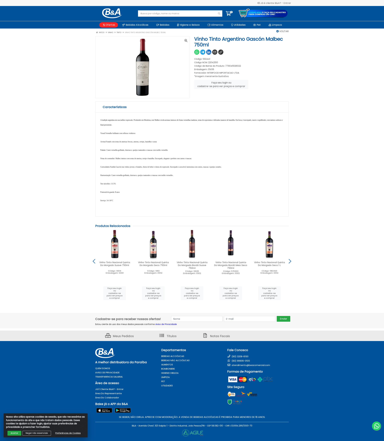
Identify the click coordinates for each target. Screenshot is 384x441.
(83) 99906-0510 (240, 360)
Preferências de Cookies (68, 433)
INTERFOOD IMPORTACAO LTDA (223, 72)
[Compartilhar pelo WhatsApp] (196, 52)
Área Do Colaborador (107, 397)
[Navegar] (94, 261)
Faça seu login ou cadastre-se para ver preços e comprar (221, 84)
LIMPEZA (165, 377)
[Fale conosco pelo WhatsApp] (376, 425)
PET (163, 381)
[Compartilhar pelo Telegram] (202, 52)
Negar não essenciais (37, 433)
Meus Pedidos (123, 336)
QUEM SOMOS (102, 368)
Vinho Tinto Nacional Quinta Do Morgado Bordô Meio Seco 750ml (230, 265)
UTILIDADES (167, 385)
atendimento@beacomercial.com (250, 365)
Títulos (171, 336)
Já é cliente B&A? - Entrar (275, 3)
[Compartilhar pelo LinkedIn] (208, 52)
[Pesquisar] (219, 13)
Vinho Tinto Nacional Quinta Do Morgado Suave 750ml (114, 264)
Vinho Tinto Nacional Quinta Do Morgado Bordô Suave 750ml (192, 265)
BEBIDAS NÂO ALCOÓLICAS (175, 360)
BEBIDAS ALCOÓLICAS (172, 356)
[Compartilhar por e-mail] (214, 52)
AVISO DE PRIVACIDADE (107, 372)
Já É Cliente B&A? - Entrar (109, 389)
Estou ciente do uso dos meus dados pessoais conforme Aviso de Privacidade (136, 324)
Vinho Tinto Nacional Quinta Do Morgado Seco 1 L (269, 264)
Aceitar (14, 433)
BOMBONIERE (168, 368)
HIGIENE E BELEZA (169, 373)
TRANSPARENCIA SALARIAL (109, 376)
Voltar (284, 31)
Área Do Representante (108, 393)
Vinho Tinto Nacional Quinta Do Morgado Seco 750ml (153, 264)
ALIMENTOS (167, 364)
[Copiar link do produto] (220, 52)
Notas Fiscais (219, 336)
